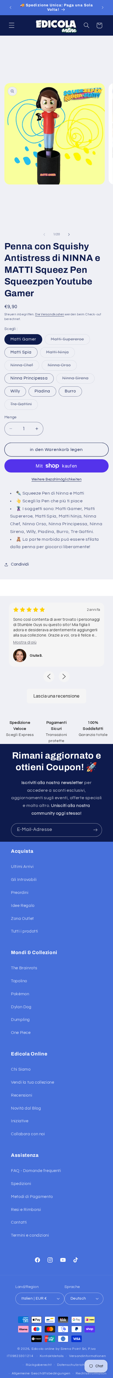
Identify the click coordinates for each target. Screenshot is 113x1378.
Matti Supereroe (70, 341)
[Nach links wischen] (44, 234)
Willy (15, 391)
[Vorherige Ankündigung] (10, 7)
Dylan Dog (21, 1007)
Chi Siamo (21, 1069)
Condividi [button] (20, 564)
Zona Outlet (22, 919)
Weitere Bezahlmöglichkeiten (56, 479)
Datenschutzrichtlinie (74, 1364)
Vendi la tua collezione (32, 1082)
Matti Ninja (60, 354)
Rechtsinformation (91, 1373)
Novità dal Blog (26, 1108)
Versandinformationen (87, 1356)
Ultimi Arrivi (22, 867)
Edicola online (43, 1348)
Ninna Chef (24, 367)
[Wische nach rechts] (69, 234)
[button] (11, 25)
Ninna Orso (62, 367)
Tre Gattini (24, 406)
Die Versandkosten (49, 314)
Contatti (19, 1222)
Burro (70, 391)
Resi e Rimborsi (26, 1210)
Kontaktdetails (52, 1356)
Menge (10, 417)
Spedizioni (21, 1184)
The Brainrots (24, 968)
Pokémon (20, 994)
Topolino (19, 981)
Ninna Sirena (78, 380)
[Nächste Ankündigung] (103, 7)
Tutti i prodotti (24, 931)
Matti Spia (21, 352)
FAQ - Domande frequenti (36, 1171)
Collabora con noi (28, 1134)
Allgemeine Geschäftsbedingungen (41, 1373)
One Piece (21, 1033)
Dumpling (20, 1020)
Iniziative (19, 1121)
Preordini (20, 893)
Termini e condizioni (30, 1235)
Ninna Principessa (29, 378)
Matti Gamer (23, 339)
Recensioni (21, 1095)
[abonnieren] (95, 830)
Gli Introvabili (23, 880)
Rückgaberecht (39, 1364)
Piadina (42, 391)
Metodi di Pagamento (32, 1197)
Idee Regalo (23, 906)
